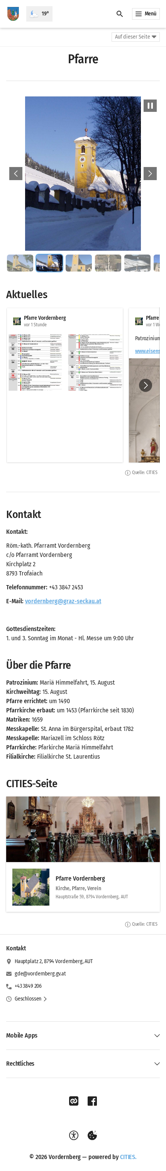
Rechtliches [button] (20, 1063)
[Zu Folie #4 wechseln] (108, 263)
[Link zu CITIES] (73, 1101)
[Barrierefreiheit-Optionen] (73, 1135)
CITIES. (128, 1157)
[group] (83, 385)
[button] (35, 362)
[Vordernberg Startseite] (13, 14)
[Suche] (119, 14)
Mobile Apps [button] (21, 1035)
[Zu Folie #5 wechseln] (137, 263)
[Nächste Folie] (150, 173)
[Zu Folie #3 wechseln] (79, 263)
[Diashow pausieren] (150, 106)
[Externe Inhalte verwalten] (92, 1135)
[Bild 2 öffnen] (83, 173)
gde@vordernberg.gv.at (40, 973)
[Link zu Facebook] (92, 1101)
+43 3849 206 (28, 986)
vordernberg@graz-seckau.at (63, 601)
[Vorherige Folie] (15, 173)
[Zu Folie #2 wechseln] (49, 263)
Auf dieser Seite (132, 37)
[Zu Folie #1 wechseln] (20, 263)
